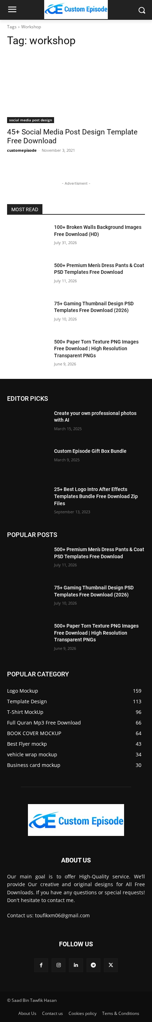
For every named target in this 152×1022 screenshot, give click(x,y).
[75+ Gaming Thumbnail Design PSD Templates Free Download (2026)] (27, 314)
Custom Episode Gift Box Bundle (90, 451)
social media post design (30, 119)
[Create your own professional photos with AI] (27, 424)
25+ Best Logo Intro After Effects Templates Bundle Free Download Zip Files (96, 496)
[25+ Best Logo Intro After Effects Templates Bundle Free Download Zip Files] (27, 500)
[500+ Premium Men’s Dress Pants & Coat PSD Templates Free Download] (27, 276)
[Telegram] (93, 965)
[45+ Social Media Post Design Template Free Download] (76, 88)
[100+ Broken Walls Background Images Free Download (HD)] (27, 238)
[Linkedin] (76, 965)
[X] (111, 965)
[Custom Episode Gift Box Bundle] (27, 462)
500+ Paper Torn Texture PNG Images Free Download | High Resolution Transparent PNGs (96, 348)
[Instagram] (58, 965)
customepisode (22, 150)
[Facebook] (41, 965)
